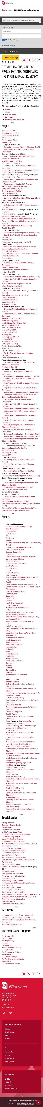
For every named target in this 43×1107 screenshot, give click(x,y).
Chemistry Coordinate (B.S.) (12, 161)
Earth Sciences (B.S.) (9, 200)
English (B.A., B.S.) (8, 228)
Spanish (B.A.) (7, 455)
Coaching (9, 554)
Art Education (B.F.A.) (9, 140)
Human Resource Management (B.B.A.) (16, 283)
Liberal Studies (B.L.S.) (10, 297)
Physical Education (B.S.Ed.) (12, 346)
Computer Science (13, 561)
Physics (8, 651)
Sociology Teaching (13, 790)
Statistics (9, 668)
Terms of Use (9, 1062)
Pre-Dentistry (7, 938)
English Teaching (12, 714)
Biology (9, 540)
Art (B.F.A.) (6, 138)
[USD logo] (8, 3)
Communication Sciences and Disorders (21, 556)
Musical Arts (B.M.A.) (9, 330)
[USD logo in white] (14, 989)
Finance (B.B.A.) (7, 239)
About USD (9, 1082)
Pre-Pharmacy (7, 954)
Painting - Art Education (11, 864)
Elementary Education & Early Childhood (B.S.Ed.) (22, 198)
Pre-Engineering (8, 940)
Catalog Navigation (11, 51)
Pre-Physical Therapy (9, 957)
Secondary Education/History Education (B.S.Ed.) (22, 276)
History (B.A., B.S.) (8, 272)
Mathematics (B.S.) (9, 304)
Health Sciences (12, 605)
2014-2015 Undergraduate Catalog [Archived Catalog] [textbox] (18, 20)
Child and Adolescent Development (19, 547)
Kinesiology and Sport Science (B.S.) (15, 295)
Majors (7, 109)
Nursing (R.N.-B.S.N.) (9, 341)
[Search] (39, 36)
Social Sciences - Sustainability (13, 892)
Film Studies (10, 589)
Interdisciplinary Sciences (15, 614)
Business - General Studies (11, 825)
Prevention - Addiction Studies (13, 876)
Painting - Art (7, 862)
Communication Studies (15, 559)
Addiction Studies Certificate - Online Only (17, 915)
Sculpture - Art (7, 885)
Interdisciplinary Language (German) (19, 612)
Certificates (9, 117)
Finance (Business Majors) (15, 591)
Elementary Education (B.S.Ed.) (13, 216)
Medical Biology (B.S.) (10, 320)
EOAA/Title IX (9, 1058)
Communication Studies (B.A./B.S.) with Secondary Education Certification (17, 185)
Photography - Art (8, 871)
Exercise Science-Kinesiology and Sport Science (19, 843)
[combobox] (21, 20)
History (8, 610)
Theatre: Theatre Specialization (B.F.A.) (16, 510)
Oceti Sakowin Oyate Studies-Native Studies (18, 860)
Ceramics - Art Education (11, 829)
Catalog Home (7, 10)
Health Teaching (12, 730)
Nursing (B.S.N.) (7, 339)
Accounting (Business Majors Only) (19, 526)
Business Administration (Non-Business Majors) (23, 543)
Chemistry (10, 545)
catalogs (9, 1101)
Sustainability (11, 670)
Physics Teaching (12, 774)
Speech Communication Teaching (18, 804)
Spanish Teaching (12, 797)
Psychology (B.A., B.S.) (10, 367)
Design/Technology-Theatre (12, 839)
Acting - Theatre (8, 822)
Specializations (10, 114)
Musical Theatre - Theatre (11, 855)
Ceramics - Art (7, 827)
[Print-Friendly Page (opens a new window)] (34, 60)
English (8, 582)
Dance (8, 570)
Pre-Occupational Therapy (11, 947)
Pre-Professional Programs (14, 119)
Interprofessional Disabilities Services (20, 621)
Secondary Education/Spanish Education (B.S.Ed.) (22, 434)
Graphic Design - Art (9, 846)
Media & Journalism (13, 640)
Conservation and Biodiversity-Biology (16, 834)
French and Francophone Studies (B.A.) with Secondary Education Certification (19, 247)
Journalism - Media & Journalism (14, 850)
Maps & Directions (8, 1008)
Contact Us (5, 1004)
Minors (7, 112)
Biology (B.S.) (7, 142)
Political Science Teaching (15, 776)
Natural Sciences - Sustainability (14, 857)
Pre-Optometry (7, 950)
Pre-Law (5, 943)
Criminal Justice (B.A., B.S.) (11, 191)
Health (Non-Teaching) (14, 603)
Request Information (12, 1088)
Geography (10, 596)
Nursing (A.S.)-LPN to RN (11, 337)
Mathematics (11, 635)
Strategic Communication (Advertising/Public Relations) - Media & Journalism (19, 898)
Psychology (10, 656)
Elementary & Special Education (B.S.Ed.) (17, 226)
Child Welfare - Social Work (12, 832)
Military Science (12, 642)
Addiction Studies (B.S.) (10, 133)
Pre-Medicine (7, 945)
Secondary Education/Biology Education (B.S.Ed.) (22, 147)
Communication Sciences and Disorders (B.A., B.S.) (20, 170)
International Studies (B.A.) (12, 286)
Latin (8, 624)
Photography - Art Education (12, 873)
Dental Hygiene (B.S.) (10, 193)
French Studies (11, 593)
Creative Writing (12, 566)
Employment (9, 1032)
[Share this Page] (29, 60)
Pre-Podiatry (6, 961)
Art (7, 536)
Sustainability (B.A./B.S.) (10, 492)
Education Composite (14, 711)
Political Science (12, 654)
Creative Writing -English (11, 836)
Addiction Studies (12, 529)
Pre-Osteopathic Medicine (11, 952)
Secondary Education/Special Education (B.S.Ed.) (22, 436)
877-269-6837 (6, 1000)
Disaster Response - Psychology (13, 841)
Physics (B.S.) (6, 348)
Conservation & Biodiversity (16, 563)
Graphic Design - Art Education (13, 848)
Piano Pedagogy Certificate (12, 924)
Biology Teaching (12, 681)
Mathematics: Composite (15, 637)
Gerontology (10, 598)
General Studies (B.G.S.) (10, 256)
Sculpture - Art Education (11, 887)
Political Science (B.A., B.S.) (11, 357)
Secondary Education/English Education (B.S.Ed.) (22, 232)
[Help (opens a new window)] (39, 60)
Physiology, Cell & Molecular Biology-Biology (18, 883)
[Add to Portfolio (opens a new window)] (24, 60)
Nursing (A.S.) (7, 334)
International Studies (14, 619)
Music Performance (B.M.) (11, 327)
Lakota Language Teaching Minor (18, 744)
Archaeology (10, 533)
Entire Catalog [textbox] (7, 31)
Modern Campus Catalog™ (25, 1104)
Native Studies (11, 647)
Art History (10, 538)
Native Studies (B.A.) (9, 332)
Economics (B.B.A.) (9, 214)
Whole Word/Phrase (12, 40)
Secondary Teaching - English (13, 890)
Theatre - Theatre (8, 901)
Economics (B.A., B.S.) (10, 209)
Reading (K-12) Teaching (15, 788)
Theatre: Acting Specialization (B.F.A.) (15, 501)
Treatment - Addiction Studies (13, 904)
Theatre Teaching (12, 806)
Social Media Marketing (14, 661)
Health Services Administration (17, 607)
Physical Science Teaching (15, 767)
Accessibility (9, 1052)
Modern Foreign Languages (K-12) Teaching (20, 722)
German (9, 600)
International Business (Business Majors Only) (23, 617)
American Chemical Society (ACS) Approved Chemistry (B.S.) (18, 157)
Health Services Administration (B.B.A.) (16, 269)
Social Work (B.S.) (8, 450)
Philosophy (10, 649)
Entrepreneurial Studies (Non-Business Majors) (23, 587)
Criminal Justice (12, 568)
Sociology (9, 663)
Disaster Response (13, 573)
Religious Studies (12, 658)
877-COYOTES (6, 998)
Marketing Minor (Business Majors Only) (21, 633)
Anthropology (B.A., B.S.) (11, 135)
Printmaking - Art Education (12, 880)
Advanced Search (8, 45)
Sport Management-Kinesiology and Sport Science (21, 894)
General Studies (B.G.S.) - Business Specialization (20, 253)
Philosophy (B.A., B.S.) (10, 344)
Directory (8, 1035)
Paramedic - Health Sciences (12, 866)
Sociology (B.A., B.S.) (9, 452)
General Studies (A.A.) (10, 251)
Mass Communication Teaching (17, 746)
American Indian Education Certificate (16, 917)
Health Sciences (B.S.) (10, 267)
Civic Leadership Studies (15, 549)
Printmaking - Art (8, 878)
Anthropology (11, 531)
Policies (7, 1039)
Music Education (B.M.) (10, 325)
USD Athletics (9, 1085)
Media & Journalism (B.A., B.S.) (13, 318)
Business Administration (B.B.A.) (13, 154)
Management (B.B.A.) (10, 300)
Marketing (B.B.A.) (8, 302)
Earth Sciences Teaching (15, 698)
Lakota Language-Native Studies (14, 853)
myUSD (7, 1079)
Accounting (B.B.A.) (9, 131)
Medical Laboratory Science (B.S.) (14, 323)
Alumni (7, 1029)
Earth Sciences (11, 575)
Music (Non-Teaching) (14, 644)
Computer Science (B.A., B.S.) (12, 188)
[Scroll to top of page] (38, 1102)
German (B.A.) (7, 258)
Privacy (7, 1055)
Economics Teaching (13, 705)
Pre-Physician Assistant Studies (13, 959)
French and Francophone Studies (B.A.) (16, 242)
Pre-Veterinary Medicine (11, 963)
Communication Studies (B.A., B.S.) (14, 172)
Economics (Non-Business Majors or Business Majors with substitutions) (22, 578)
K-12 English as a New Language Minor (20, 742)
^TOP (11, 123)
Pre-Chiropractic (8, 936)
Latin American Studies (14, 626)
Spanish (9, 665)
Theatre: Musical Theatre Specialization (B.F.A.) (19, 508)
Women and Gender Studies (16, 674)
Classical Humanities (13, 552)
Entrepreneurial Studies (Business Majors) (21, 584)
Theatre (9, 672)
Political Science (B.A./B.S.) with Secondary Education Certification (18, 363)
